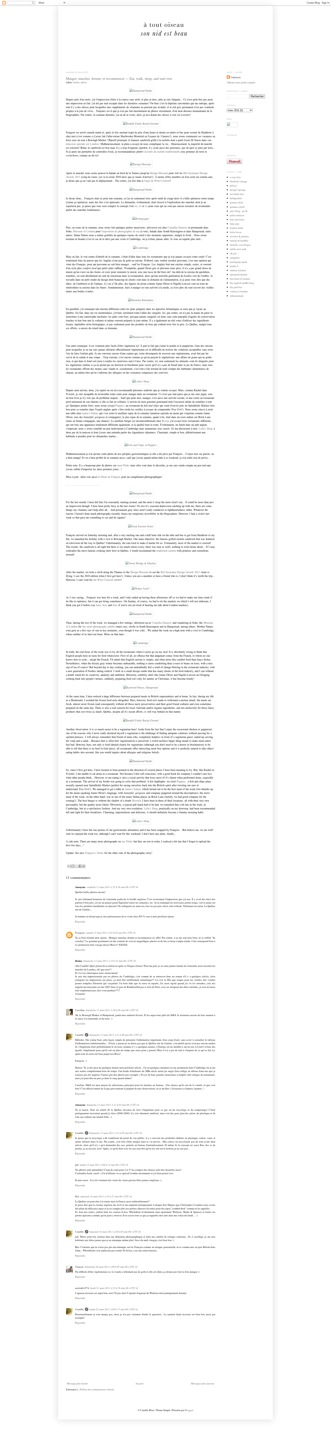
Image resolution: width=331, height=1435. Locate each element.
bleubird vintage (238, 181)
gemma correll (237, 207)
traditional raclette (166, 550)
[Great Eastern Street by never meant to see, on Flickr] (140, 526)
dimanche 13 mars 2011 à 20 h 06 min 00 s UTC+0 (112, 1010)
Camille (79, 1035)
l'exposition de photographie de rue (120, 231)
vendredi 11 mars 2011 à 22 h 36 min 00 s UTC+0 (112, 887)
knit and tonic (237, 219)
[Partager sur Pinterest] (84, 866)
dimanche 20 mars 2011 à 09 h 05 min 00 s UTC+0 (111, 1266)
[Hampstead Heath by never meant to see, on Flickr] (140, 90)
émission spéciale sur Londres (82, 144)
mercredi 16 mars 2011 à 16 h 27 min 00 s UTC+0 (106, 1196)
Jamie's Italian (90, 413)
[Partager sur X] (76, 866)
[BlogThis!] (73, 866)
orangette (235, 257)
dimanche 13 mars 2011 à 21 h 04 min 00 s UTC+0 (113, 1104)
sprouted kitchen (238, 274)
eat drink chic (237, 194)
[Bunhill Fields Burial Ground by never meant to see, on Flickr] (141, 123)
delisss (233, 185)
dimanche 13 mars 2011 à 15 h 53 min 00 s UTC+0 (109, 961)
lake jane (234, 223)
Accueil (139, 1383)
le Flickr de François (109, 477)
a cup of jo (235, 177)
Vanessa (79, 1266)
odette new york (238, 249)
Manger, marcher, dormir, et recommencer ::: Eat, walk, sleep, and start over (119, 78)
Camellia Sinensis (177, 227)
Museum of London (84, 231)
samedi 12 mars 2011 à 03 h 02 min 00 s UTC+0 (110, 932)
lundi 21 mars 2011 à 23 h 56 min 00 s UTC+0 (114, 1288)
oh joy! (233, 253)
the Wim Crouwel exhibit (107, 580)
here (98, 605)
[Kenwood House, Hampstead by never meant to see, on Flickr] (140, 687)
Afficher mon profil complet (241, 82)
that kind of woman (240, 278)
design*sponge (238, 189)
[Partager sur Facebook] (80, 866)
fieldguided (236, 198)
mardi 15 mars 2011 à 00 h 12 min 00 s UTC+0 (104, 1164)
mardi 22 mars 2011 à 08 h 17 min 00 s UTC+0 (113, 1309)
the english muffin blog (242, 283)
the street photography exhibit (98, 626)
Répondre (80, 921)
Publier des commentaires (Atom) (97, 1389)
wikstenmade (236, 295)
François (80, 932)
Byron (165, 421)
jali (77, 1164)
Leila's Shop (205, 428)
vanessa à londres (239, 291)
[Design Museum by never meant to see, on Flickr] (140, 164)
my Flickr (127, 841)
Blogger (189, 1410)
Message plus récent (77, 1383)
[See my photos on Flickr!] (232, 126)
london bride (236, 228)
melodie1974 (82, 1288)
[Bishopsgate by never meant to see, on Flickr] (140, 218)
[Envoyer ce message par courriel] (69, 866)
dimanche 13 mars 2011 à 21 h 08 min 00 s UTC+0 (115, 1133)
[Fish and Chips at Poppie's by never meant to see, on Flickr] (140, 445)
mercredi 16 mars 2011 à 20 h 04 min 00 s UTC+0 (115, 1231)
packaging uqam (238, 262)
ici (136, 206)
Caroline (80, 1010)
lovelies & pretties (239, 236)
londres (76, 82)
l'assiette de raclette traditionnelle (161, 151)
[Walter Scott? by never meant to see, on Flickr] (141, 588)
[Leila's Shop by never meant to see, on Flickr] (140, 381)
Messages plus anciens (202, 1383)
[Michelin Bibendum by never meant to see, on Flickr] (140, 300)
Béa (77, 1196)
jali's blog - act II (238, 211)
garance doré (236, 202)
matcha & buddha (239, 240)
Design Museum (159, 173)
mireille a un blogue (240, 244)
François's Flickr (94, 853)
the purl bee (236, 287)
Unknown (236, 77)
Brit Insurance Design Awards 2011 (180, 572)
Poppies (120, 405)
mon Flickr (123, 465)
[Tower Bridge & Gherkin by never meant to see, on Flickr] (140, 563)
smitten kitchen (238, 270)
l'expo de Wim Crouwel (157, 180)
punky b (234, 266)
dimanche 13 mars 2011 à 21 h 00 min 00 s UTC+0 (115, 1035)
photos (84, 82)
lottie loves (236, 232)
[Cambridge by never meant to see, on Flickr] (140, 248)
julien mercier (237, 215)
